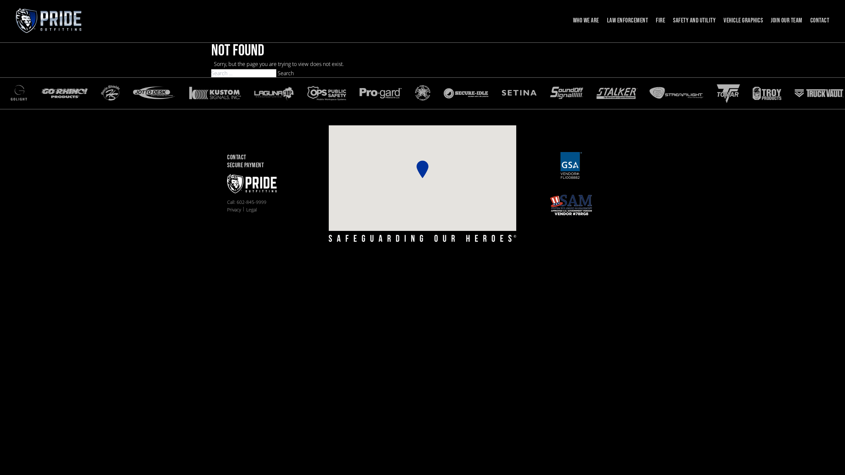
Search (286, 73)
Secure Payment (245, 165)
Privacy (234, 209)
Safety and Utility (694, 20)
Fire (660, 20)
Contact (819, 20)
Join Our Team (786, 20)
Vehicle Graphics (743, 20)
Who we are (586, 20)
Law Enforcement (627, 20)
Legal (251, 209)
